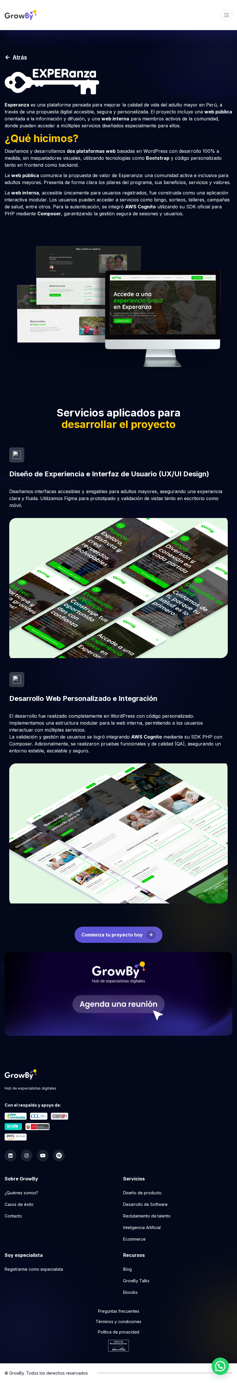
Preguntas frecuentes (118, 1311)
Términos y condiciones (118, 1321)
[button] (220, 1366)
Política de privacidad (118, 1331)
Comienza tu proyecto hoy (112, 935)
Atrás (20, 57)
